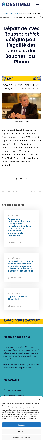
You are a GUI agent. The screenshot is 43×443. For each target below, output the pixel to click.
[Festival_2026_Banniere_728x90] (21, 78)
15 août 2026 (14, 216)
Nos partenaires (14, 390)
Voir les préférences (21, 437)
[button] (39, 399)
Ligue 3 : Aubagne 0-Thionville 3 (18, 297)
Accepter (21, 425)
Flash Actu (16, 242)
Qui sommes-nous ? (15, 395)
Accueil (5, 14)
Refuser (21, 431)
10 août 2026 (14, 293)
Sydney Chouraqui (11, 364)
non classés (14, 14)
